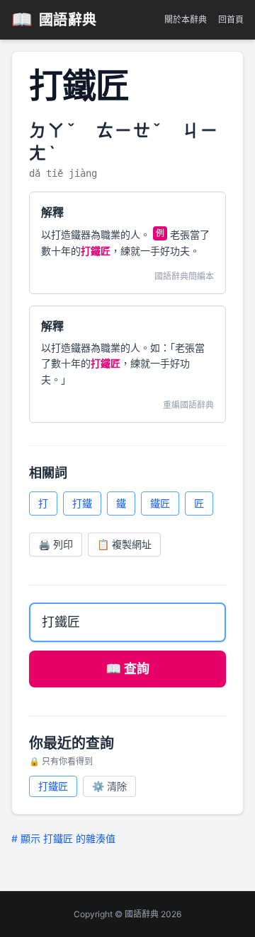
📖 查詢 (127, 668)
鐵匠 (160, 503)
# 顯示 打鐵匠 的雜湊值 (63, 838)
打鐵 (82, 503)
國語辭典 (54, 19)
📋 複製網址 (124, 544)
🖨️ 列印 (55, 544)
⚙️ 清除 (109, 786)
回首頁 (231, 19)
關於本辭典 (185, 19)
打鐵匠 (53, 786)
